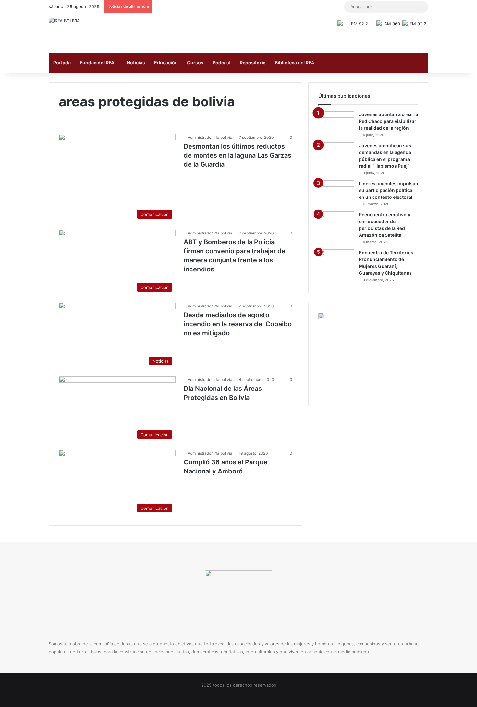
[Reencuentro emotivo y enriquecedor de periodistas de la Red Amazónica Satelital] (336, 223)
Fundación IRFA (97, 62)
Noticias (136, 62)
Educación (166, 62)
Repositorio (253, 62)
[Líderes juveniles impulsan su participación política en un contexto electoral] (336, 192)
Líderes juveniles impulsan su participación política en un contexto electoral (388, 190)
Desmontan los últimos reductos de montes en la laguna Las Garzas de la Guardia (237, 155)
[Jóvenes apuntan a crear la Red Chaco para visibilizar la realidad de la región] (336, 123)
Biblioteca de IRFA (294, 62)
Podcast (222, 62)
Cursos (195, 62)
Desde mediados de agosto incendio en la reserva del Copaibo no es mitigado (238, 324)
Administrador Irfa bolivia (210, 137)
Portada (62, 62)
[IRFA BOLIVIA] (64, 20)
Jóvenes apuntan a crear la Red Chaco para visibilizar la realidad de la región (388, 121)
